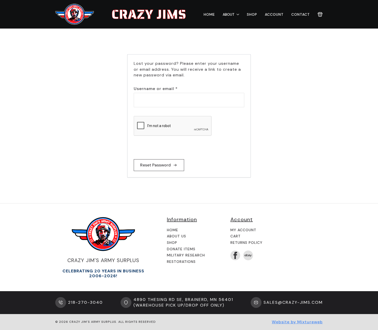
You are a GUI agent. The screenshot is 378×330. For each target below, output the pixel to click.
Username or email (165, 89)
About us (176, 236)
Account (274, 14)
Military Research (186, 255)
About (229, 14)
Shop (252, 14)
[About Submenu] (237, 14)
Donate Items (181, 249)
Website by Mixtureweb (297, 322)
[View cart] (320, 14)
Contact (300, 14)
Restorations (181, 261)
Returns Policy (246, 242)
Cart (235, 236)
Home (209, 14)
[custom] (248, 255)
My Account (243, 230)
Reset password (155, 165)
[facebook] (235, 255)
